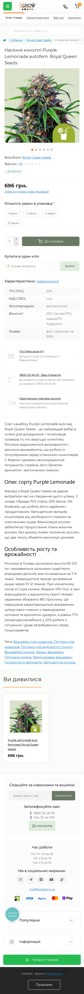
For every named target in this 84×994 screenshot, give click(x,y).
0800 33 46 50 (44, 813)
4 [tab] (44, 150)
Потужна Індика (18, 657)
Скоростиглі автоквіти (23, 662)
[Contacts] (65, 6)
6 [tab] (52, 150)
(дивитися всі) (47, 281)
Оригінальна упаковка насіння (40, 398)
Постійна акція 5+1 (31, 351)
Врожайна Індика (19, 652)
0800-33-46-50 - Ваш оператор (40, 375)
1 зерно (12, 213)
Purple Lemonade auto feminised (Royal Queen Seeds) (23, 745)
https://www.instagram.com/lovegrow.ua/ (20, 879)
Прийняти (44, 985)
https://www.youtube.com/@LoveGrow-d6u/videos (51, 879)
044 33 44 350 (44, 817)
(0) (21, 163)
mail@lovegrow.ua (42, 889)
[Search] (8, 30)
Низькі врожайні (50, 652)
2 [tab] (36, 150)
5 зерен (50, 213)
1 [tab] (32, 150)
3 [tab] (40, 150)
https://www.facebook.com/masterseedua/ (41, 879)
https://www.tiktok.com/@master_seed (62, 879)
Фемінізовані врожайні (52, 657)
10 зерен (13, 223)
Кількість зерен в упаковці (30, 203)
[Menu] (7, 6)
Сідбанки (16, 40)
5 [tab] (48, 150)
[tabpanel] (42, 105)
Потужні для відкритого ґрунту (46, 647)
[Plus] (16, 239)
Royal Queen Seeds (38, 40)
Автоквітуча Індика (59, 662)
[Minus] (16, 244)
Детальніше (54, 973)
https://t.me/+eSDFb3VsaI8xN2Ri (30, 879)
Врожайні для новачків (32, 642)
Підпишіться (63, 795)
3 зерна (31, 213)
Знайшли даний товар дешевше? (27, 191)
